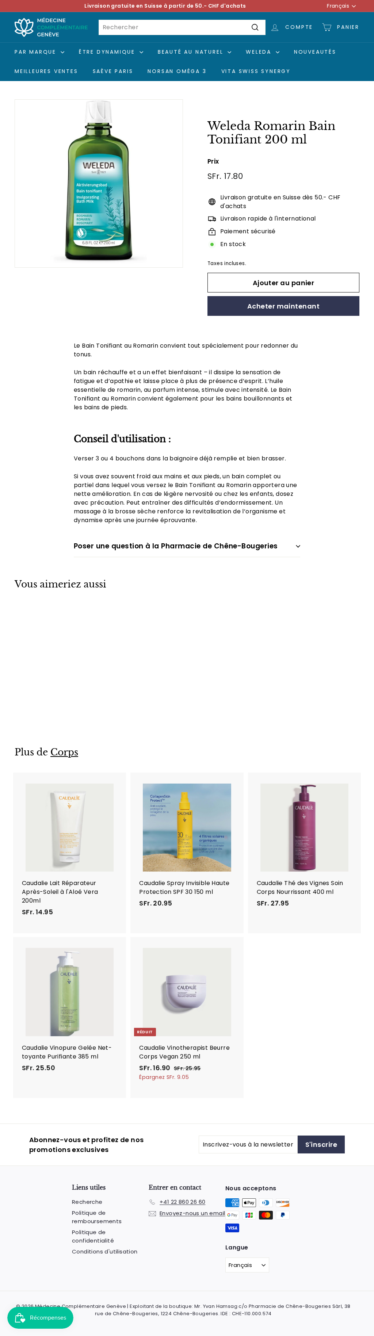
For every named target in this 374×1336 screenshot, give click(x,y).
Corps (64, 752)
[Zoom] (99, 183)
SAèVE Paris (113, 71)
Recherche (87, 1202)
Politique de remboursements (97, 1217)
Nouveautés (315, 51)
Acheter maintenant (283, 306)
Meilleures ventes (46, 71)
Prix (213, 161)
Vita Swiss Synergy (256, 71)
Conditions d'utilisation (105, 1251)
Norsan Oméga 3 (177, 71)
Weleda (260, 51)
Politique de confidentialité (93, 1236)
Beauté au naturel (192, 51)
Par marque (37, 51)
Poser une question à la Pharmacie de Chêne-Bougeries (176, 546)
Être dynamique (108, 51)
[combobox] (182, 27)
